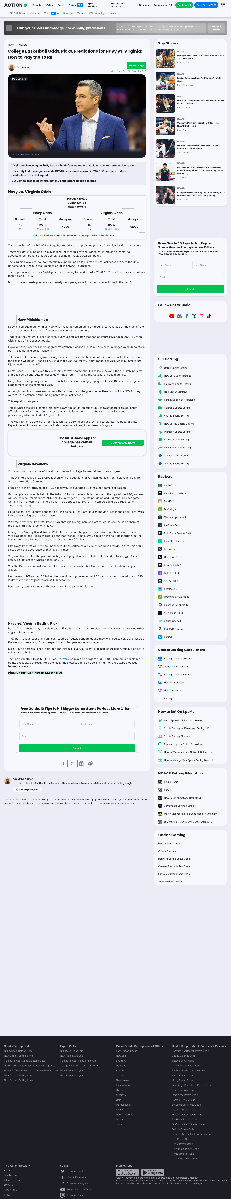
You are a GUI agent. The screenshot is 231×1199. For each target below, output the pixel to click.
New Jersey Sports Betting (179, 423)
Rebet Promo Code (182, 1143)
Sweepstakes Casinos (170, 881)
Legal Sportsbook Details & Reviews (184, 720)
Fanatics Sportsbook (175, 493)
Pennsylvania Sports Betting (179, 399)
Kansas (120, 1109)
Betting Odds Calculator (177, 658)
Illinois (119, 1090)
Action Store (11, 1189)
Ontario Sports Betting (176, 463)
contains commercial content (26, 799)
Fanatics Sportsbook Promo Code (190, 1050)
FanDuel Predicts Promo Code (188, 1070)
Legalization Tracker (127, 1050)
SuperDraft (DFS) (173, 628)
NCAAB (23, 44)
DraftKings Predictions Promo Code (191, 1085)
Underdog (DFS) (173, 557)
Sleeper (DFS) (171, 580)
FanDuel (168, 636)
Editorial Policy (12, 1180)
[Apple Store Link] (127, 1172)
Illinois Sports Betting (175, 391)
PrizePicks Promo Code (185, 1158)
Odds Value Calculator (176, 666)
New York (121, 1055)
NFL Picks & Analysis (71, 1050)
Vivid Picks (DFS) (173, 612)
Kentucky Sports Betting (177, 447)
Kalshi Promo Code (182, 1075)
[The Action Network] (15, 5)
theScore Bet (171, 525)
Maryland (121, 1065)
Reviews (165, 477)
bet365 (168, 485)
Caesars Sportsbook (175, 517)
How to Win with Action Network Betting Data (189, 752)
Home (11, 44)
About (7, 1170)
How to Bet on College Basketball (182, 797)
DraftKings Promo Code (185, 1094)
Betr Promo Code (181, 1139)
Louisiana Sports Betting (177, 383)
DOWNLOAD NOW (123, 442)
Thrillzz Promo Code (183, 1153)
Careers (8, 1184)
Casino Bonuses (167, 851)
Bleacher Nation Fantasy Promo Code (192, 1134)
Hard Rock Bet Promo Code (187, 1114)
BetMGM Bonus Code (183, 1055)
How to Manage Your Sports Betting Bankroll (188, 760)
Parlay (167, 789)
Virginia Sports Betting (176, 415)
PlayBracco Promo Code (185, 1148)
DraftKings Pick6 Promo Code (188, 1124)
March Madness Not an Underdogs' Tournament (190, 813)
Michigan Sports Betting (177, 431)
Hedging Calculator (174, 682)
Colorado (121, 1075)
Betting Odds (171, 698)
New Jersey (122, 1080)
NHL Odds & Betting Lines (18, 1080)
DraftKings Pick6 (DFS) (177, 596)
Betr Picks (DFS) (173, 588)
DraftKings (170, 509)
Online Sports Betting (176, 367)
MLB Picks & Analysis (71, 1070)
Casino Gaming (172, 835)
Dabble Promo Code (183, 1129)
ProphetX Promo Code (184, 1090)
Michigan (121, 1094)
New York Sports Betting (177, 375)
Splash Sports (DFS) (175, 620)
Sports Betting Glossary (177, 736)
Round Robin (171, 781)
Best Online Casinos (169, 843)
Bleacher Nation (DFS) (176, 604)
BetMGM (169, 501)
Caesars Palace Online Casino (174, 866)
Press (7, 1194)
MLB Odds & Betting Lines (18, 1075)
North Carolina (124, 1114)
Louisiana (121, 1060)
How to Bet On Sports (176, 712)
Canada (120, 1124)
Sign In (223, 5)
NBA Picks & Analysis (71, 1055)
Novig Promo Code (182, 1080)
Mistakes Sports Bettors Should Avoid (184, 744)
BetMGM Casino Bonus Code (174, 858)
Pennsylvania (123, 1085)
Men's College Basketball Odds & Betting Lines (29, 1065)
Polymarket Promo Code (185, 1065)
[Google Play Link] (152, 1172)
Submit (77, 748)
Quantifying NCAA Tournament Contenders (188, 821)
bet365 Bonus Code (183, 1060)
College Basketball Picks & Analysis (79, 1065)
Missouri (120, 1119)
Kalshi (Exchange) (174, 541)
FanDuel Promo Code (183, 1099)
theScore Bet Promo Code (186, 1104)
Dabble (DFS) (171, 573)
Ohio (118, 1099)
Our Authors (10, 1175)
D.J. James (23, 67)
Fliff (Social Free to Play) (177, 533)
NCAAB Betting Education (180, 773)
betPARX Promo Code (184, 1109)
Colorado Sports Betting (177, 407)
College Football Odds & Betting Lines (24, 1060)
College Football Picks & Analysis (78, 1060)
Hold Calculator (172, 690)
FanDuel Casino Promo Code (174, 873)
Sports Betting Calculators (181, 650)
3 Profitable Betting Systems (180, 805)
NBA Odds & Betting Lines (18, 1055)
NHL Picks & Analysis (71, 1075)
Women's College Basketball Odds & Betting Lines (31, 1070)
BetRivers (49, 235)
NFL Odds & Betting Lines (18, 1050)
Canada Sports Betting (176, 455)
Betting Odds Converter (177, 674)
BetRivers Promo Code (184, 1119)
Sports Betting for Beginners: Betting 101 (186, 728)
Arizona (120, 1070)
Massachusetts (124, 1104)
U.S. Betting (168, 359)
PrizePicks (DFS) (173, 565)
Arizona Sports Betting (176, 439)
